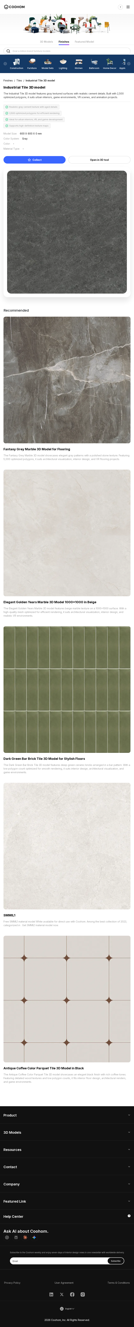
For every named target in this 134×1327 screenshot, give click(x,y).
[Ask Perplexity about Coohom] (16, 1237)
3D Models (46, 41)
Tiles (19, 80)
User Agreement (64, 1282)
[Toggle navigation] (128, 7)
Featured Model (84, 41)
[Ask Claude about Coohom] (25, 1237)
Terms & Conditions (118, 1282)
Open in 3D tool (99, 159)
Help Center (13, 1216)
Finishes (64, 41)
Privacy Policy (12, 1282)
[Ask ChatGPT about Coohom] (6, 1237)
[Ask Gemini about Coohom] (34, 1237)
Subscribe (116, 1260)
